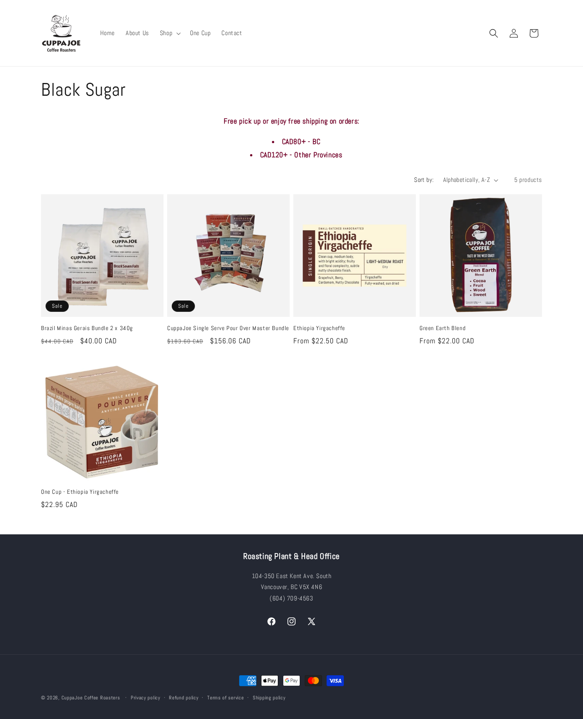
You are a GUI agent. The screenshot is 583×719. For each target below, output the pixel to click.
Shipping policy (269, 697)
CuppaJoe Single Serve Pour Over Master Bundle (228, 328)
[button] (169, 32)
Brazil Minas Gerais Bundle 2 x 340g (87, 328)
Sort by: (424, 180)
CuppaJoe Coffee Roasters (90, 697)
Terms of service (225, 697)
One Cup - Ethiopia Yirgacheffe (80, 492)
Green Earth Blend (442, 328)
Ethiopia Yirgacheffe (319, 328)
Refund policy (183, 697)
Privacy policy (145, 697)
